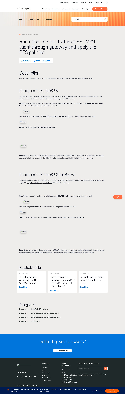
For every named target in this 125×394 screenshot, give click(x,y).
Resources (83, 2)
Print (38, 61)
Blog (90, 2)
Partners (65, 9)
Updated (24, 34)
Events (97, 2)
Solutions (55, 9)
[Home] (24, 9)
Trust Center (46, 380)
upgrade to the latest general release (39, 183)
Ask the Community (62, 350)
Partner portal (64, 2)
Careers (44, 368)
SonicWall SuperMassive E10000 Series (45, 317)
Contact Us (46, 378)
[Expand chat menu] (117, 197)
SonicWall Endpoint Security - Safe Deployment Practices (69, 380)
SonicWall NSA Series (38, 309)
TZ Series (34, 321)
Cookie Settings (97, 391)
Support (75, 9)
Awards (44, 375)
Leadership (46, 373)
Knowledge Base (34, 19)
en (101, 2)
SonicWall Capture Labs (70, 375)
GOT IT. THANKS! (112, 390)
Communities (66, 370)
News (44, 370)
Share (47, 61)
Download (26, 61)
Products (45, 9)
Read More (23, 287)
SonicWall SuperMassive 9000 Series (44, 313)
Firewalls (48, 19)
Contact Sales (100, 9)
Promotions (74, 2)
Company (85, 9)
